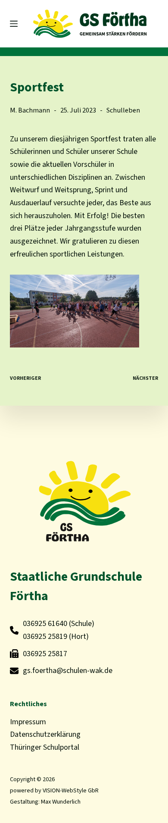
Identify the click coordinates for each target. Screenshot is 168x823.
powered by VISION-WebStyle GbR (54, 790)
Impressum (28, 722)
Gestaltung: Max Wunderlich (45, 801)
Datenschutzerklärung (45, 734)
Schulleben (123, 110)
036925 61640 (45, 623)
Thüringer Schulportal (44, 747)
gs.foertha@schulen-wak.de (67, 670)
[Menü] (14, 24)
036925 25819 (45, 636)
